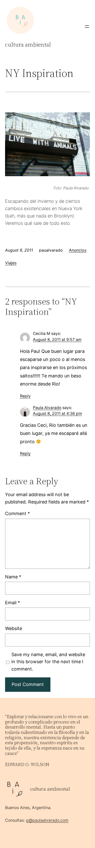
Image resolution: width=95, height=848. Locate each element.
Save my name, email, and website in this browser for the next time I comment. (48, 662)
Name (13, 576)
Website (13, 628)
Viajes (10, 262)
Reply (25, 396)
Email (12, 602)
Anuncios (77, 250)
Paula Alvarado (47, 407)
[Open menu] (87, 27)
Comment (17, 513)
